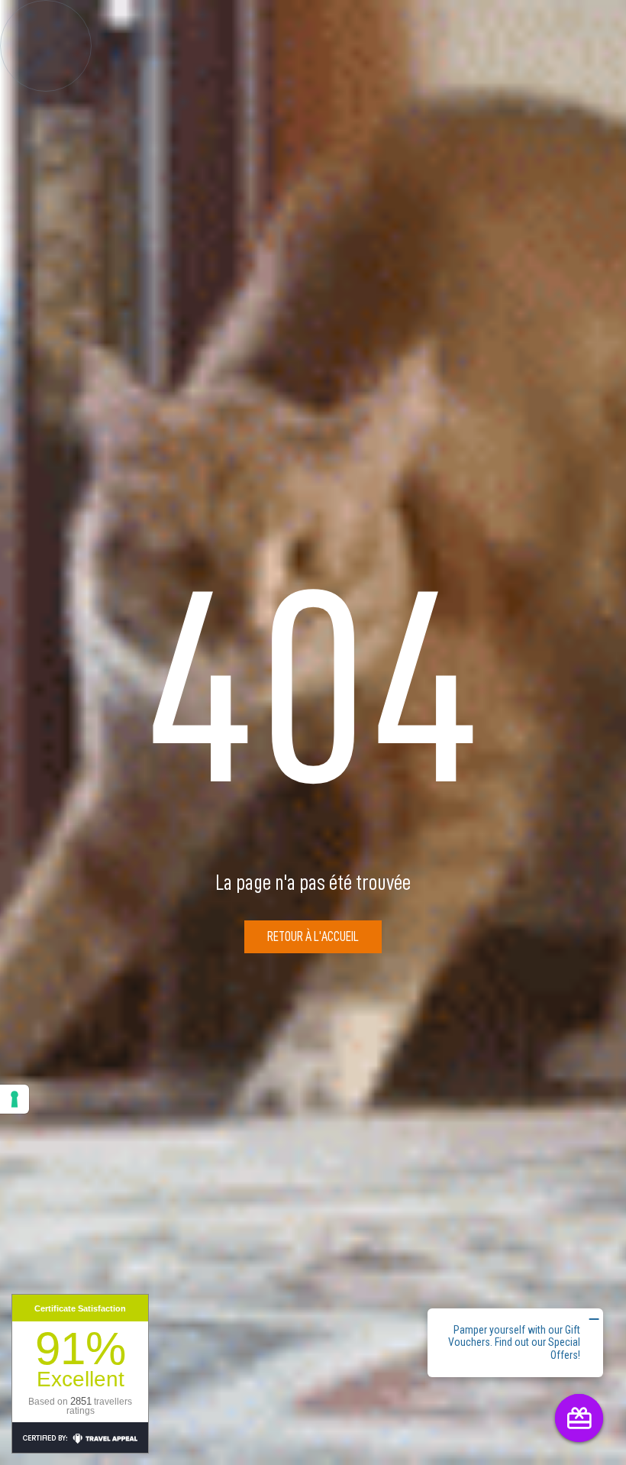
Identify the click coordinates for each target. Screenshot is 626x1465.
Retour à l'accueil (313, 936)
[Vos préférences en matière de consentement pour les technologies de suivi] (14, 1099)
